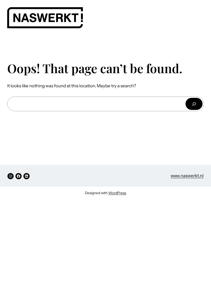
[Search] (194, 104)
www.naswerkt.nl (187, 175)
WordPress (117, 193)
